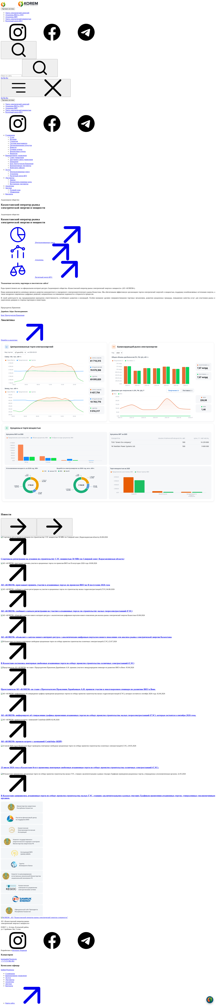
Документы (9, 980)
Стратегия (14, 141)
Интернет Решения (19, 950)
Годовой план (15, 190)
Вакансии (13, 153)
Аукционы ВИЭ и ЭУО (14, 15)
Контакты (9, 986)
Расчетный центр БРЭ (13, 21)
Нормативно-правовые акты (21, 182)
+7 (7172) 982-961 (7, 961)
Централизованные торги (20, 172)
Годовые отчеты (16, 149)
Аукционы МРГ (11, 17)
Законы (13, 180)
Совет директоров (17, 157)
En (2, 78)
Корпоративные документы (20, 166)
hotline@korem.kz (7, 970)
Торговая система (8, 9)
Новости (13, 147)
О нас (12, 137)
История (13, 139)
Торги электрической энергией (17, 13)
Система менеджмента (18, 143)
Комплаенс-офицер (17, 168)
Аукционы (14, 174)
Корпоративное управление (16, 976)
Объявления (14, 192)
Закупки (8, 984)
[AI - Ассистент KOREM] (209, 999)
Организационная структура (21, 145)
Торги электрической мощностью (18, 19)
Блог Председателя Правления (21, 164)
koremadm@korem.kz (9, 959)
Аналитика (9, 982)
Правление (14, 162)
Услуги (8, 978)
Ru (4, 78)
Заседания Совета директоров (21, 159)
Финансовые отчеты (18, 151)
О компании (10, 974)
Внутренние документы (19, 184)
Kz (7, 78)
